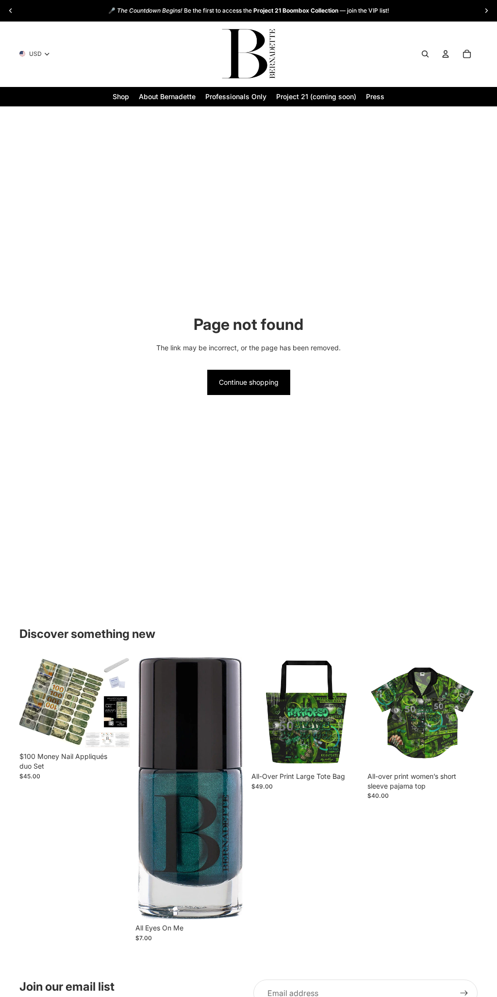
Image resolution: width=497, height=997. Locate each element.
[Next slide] (486, 10)
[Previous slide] (10, 10)
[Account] (445, 54)
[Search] (425, 54)
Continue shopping (249, 382)
